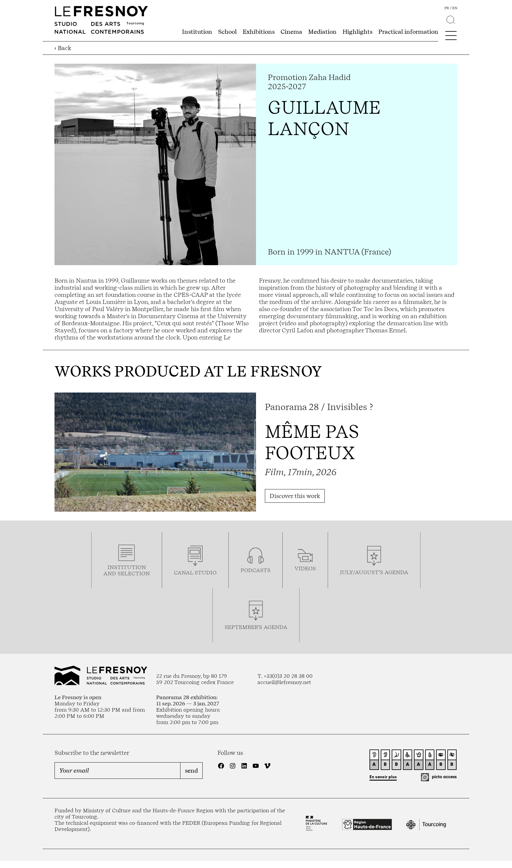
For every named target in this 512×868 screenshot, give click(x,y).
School (227, 31)
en (454, 8)
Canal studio (195, 572)
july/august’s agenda (374, 572)
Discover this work (295, 495)
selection (134, 573)
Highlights (357, 31)
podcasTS (256, 570)
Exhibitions (259, 31)
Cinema (291, 31)
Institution (197, 31)
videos (305, 568)
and (110, 573)
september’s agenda (256, 627)
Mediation (322, 31)
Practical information (408, 31)
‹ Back (63, 48)
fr (446, 8)
